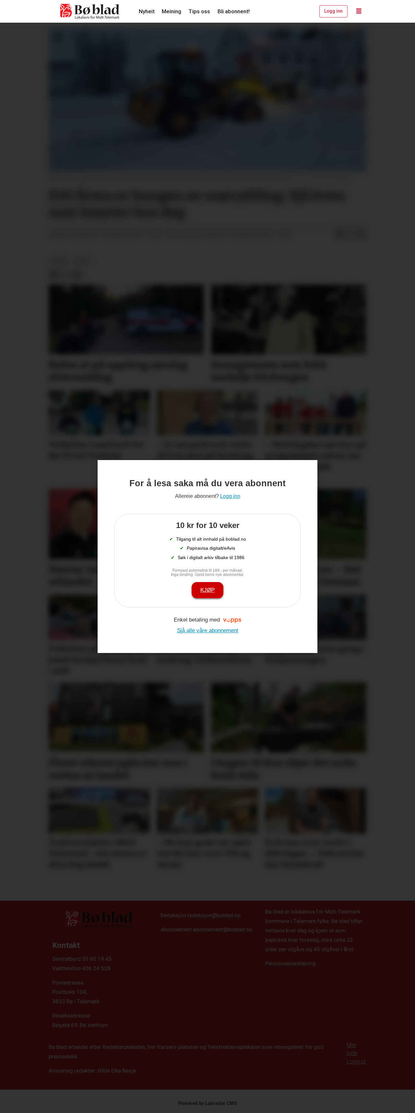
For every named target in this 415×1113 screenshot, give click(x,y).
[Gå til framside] (90, 11)
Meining (171, 11)
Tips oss (199, 11)
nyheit (60, 261)
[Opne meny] (358, 11)
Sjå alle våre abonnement (207, 630)
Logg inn (333, 11)
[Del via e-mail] (361, 234)
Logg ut (356, 1061)
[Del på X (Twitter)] (350, 234)
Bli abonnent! (234, 11)
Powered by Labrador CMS (207, 1103)
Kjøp (207, 590)
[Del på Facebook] (340, 234)
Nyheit (147, 11)
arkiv (84, 261)
